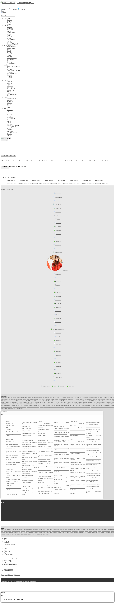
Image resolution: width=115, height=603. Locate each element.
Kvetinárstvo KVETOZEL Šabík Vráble (92, 400)
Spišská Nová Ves (12, 94)
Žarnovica (10, 62)
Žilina (6, 119)
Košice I (9, 83)
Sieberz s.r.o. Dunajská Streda (10, 399)
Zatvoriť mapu (4, 140)
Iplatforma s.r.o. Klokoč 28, (10, 558)
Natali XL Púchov (30, 400)
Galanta (9, 100)
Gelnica (9, 81)
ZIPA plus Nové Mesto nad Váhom (8, 397)
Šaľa (8, 115)
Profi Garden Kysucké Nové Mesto (87, 405)
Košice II (9, 84)
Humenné (10, 28)
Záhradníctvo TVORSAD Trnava (75, 399)
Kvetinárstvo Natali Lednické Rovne (43, 400)
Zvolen (9, 60)
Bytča (9, 121)
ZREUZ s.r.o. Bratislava (98, 402)
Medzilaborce (11, 32)
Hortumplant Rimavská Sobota (57, 407)
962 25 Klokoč (7, 560)
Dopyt (3, 11)
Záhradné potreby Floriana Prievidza (13, 402)
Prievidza (9, 75)
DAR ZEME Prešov (63, 399)
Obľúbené (22, 9)
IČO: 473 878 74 (8, 561)
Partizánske (10, 72)
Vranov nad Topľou (12, 44)
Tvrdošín (9, 134)
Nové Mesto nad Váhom (13, 70)
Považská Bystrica (12, 73)
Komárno (10, 110)
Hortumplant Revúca (44, 407)
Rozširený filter (4, 155)
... (19, 408)
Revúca (9, 56)
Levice (9, 111)
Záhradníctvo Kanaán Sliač (81, 397)
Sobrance (9, 93)
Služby (5, 548)
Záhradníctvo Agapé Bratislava (8, 408)
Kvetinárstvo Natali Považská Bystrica (60, 400)
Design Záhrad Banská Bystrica (53, 397)
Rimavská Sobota (12, 58)
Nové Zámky (10, 114)
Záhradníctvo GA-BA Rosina (102, 405)
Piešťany (9, 103)
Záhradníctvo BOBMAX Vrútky (24, 397)
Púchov (9, 76)
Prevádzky (4, 396)
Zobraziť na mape (6, 138)
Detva (9, 51)
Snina (9, 38)
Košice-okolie (11, 88)
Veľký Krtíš (10, 59)
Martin (9, 128)
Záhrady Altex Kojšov (72, 402)
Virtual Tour (7, 551)
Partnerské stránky (8, 570)
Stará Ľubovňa (11, 39)
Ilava (8, 68)
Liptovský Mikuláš (12, 127)
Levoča (9, 31)
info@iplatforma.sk (8, 569)
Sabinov (9, 37)
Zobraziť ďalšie (4, 168)
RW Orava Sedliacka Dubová (19, 407)
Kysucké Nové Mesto (13, 125)
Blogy (2, 502)
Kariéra (5, 540)
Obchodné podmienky (9, 544)
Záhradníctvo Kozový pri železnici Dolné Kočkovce (102, 407)
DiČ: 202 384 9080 (8, 563)
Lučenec (9, 53)
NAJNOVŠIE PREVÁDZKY (8, 177)
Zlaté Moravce (11, 118)
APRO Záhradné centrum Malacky (9, 403)
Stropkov (9, 41)
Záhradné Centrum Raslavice (67, 397)
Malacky (9, 21)
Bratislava (7, 18)
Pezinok (9, 22)
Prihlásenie (6, 541)
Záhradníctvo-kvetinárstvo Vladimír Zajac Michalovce (35, 402)
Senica (9, 104)
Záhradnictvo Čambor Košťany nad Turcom (77, 403)
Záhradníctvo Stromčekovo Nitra (85, 402)
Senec (9, 24)
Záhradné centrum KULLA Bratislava (19, 405)
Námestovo (10, 129)
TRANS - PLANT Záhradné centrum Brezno (48, 399)
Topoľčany (10, 117)
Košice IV (10, 87)
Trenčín (6, 65)
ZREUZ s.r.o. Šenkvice (109, 402)
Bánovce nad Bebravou (13, 66)
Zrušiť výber (12, 155)
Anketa (4, 12)
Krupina (9, 52)
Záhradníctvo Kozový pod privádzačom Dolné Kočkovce (77, 407)
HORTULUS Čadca (74, 405)
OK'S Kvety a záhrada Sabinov (39, 397)
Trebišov (9, 96)
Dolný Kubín (10, 124)
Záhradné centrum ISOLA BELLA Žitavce (27, 399)
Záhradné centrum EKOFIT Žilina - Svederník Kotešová (42, 405)
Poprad (9, 34)
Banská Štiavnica (11, 48)
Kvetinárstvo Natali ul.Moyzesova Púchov (16, 400)
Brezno (9, 49)
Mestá (2, 528)
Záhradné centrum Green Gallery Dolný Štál (97, 403)
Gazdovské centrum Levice (76, 400)
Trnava (6, 97)
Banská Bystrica (8, 45)
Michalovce (10, 90)
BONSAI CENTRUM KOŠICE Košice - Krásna (94, 399)
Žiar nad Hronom (11, 63)
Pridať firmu (14, 9)
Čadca (9, 122)
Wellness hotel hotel (5, 160)
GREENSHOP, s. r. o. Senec (33, 407)
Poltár (9, 55)
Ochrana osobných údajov (10, 564)
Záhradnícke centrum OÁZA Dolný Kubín (57, 402)
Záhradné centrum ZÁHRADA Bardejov (26, 403)
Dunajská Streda (11, 98)
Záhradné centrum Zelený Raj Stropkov (45, 403)
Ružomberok (10, 131)
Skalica (9, 105)
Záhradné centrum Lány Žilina (95, 397)
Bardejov (9, 27)
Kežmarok (10, 29)
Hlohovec (10, 101)
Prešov (6, 25)
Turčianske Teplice (12, 132)
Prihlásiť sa (5, 9)
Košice (6, 80)
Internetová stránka (8, 554)
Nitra (5, 108)
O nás (5, 538)
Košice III (10, 86)
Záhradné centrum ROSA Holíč (62, 405)
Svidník (9, 42)
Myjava (9, 69)
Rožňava (9, 91)
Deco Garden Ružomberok (60, 403)
